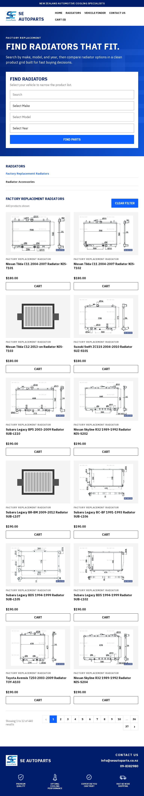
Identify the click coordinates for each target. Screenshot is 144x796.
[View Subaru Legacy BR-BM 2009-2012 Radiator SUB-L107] (38, 482)
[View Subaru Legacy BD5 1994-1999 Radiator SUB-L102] (106, 564)
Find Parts (72, 139)
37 (126, 726)
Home (58, 13)
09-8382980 (129, 766)
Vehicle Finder (95, 13)
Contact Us (117, 13)
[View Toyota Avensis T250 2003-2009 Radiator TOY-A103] (38, 647)
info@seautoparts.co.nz (119, 760)
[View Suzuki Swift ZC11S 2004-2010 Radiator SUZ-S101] (106, 316)
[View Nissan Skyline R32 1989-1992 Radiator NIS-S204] (106, 647)
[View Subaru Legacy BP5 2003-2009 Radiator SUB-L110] (38, 399)
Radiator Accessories (20, 182)
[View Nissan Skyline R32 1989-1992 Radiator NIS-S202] (106, 399)
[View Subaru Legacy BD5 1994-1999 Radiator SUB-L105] (38, 564)
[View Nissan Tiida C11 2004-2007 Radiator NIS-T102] (106, 233)
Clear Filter (125, 203)
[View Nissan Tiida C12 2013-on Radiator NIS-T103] (38, 316)
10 (119, 719)
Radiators (73, 13)
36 (134, 719)
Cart (38, 286)
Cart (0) (60, 19)
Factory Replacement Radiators (27, 173)
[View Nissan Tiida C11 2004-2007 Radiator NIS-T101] (38, 233)
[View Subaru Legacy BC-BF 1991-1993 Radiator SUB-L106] (106, 482)
